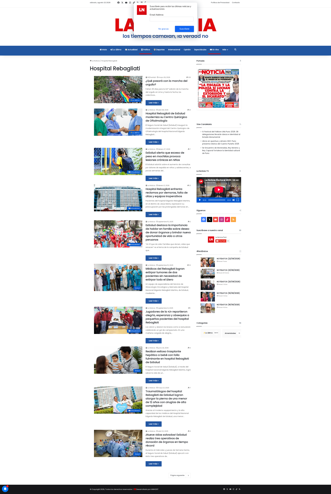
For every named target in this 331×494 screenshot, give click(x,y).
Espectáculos (200, 49)
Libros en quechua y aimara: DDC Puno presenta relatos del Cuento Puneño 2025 (220, 142)
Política (146, 49)
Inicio (104, 49)
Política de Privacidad (220, 2)
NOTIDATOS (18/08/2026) (228, 304)
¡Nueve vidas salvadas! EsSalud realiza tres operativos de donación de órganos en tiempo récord (167, 440)
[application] (219, 190)
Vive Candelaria (204, 124)
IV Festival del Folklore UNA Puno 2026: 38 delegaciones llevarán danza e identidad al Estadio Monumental (221, 134)
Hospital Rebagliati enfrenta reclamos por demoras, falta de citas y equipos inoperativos (167, 192)
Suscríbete (184, 29)
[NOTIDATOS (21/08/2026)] (208, 274)
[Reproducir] (200, 200)
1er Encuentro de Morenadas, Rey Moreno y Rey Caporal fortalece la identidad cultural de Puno (221, 151)
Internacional (174, 49)
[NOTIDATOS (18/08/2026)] (208, 308)
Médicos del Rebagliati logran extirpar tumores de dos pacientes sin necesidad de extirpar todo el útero (165, 274)
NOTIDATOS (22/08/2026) (228, 258)
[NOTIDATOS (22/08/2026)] (208, 262)
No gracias (163, 29)
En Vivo (215, 49)
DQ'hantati (152, 77)
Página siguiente (177, 475)
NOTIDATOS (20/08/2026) (228, 281)
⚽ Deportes (159, 49)
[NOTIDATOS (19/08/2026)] (208, 297)
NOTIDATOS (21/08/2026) (228, 270)
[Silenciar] (233, 200)
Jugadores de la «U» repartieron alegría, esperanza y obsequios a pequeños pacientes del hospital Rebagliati (167, 317)
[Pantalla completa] (237, 200)
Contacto (236, 2)
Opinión (187, 49)
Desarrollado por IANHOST (147, 489)
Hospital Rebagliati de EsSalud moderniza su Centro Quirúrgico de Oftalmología (166, 117)
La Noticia (95, 61)
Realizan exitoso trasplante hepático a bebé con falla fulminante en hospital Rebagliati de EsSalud (167, 357)
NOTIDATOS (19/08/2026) (228, 293)
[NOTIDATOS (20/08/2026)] (208, 285)
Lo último (117, 49)
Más (224, 49)
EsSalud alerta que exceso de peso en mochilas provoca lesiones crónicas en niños (165, 156)
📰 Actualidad (131, 49)
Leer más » (153, 102)
